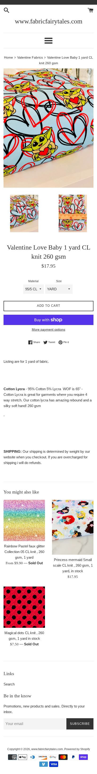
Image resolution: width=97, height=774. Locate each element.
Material (33, 281)
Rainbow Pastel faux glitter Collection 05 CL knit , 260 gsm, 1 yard (24, 551)
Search (9, 684)
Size (59, 281)
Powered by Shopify (77, 749)
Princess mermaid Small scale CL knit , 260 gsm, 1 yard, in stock (73, 565)
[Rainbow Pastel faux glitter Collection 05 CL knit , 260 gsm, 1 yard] (24, 520)
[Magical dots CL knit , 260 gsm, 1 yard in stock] (24, 607)
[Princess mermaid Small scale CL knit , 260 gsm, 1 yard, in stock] (72, 527)
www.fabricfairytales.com (48, 21)
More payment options (48, 329)
